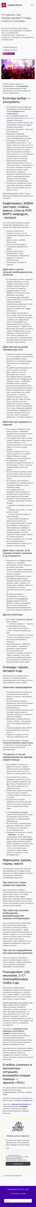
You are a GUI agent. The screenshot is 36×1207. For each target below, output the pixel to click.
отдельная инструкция (20, 1104)
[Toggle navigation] (32, 5)
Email (7, 1148)
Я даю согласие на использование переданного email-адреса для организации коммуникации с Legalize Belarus (17, 1157)
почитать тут (28, 1100)
